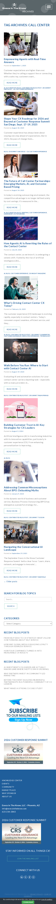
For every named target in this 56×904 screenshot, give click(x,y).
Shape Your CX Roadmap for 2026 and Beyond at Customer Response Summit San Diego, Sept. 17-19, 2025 (27, 121)
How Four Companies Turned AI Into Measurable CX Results (23, 652)
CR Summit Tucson (36, 517)
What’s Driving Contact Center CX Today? (24, 304)
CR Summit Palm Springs (39, 395)
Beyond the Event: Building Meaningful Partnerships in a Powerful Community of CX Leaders (28, 682)
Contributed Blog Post (32, 88)
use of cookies (46, 899)
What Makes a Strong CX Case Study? (23, 688)
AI (4, 88)
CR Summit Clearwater (40, 334)
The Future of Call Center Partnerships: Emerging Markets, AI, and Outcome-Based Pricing (27, 183)
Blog (19, 88)
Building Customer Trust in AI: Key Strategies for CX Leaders (24, 426)
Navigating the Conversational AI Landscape (23, 548)
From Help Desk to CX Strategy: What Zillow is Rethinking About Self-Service (27, 639)
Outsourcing (19, 214)
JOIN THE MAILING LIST (28, 858)
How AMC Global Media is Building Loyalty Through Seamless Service (26, 645)
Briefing (25, 212)
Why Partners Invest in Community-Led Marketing (24, 674)
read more (12, 83)
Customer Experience (24, 89)
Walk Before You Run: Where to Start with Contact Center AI (26, 367)
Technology (45, 336)
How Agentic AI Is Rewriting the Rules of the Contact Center (28, 245)
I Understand (28, 902)
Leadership (8, 214)
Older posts (10, 581)
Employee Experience (30, 336)
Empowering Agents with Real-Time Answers (25, 61)
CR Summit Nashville (37, 577)
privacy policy (36, 894)
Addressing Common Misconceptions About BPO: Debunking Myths (25, 489)
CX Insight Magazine (37, 273)
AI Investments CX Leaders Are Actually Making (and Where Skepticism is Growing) (26, 668)
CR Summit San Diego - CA (19, 151)
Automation (11, 88)
